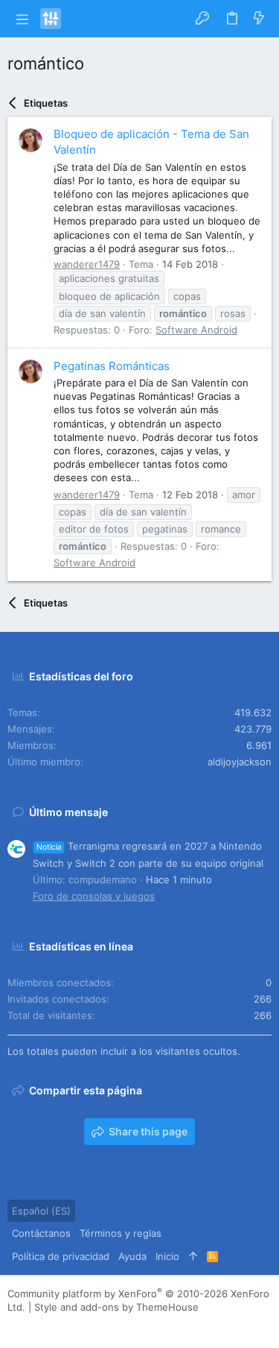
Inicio (167, 1256)
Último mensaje (68, 812)
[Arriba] (193, 1256)
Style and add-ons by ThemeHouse (116, 1307)
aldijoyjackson (240, 762)
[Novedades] (259, 18)
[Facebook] (14, 1326)
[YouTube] (103, 1326)
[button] (21, 18)
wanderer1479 (87, 264)
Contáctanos (41, 1233)
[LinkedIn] (58, 1326)
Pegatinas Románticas (112, 366)
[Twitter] (81, 1326)
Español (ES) (41, 1211)
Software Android (196, 330)
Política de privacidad (60, 1256)
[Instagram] (36, 1326)
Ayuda (132, 1256)
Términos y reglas (120, 1233)
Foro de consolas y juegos (94, 896)
